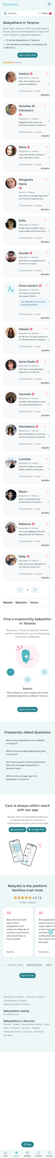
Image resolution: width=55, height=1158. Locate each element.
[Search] (5, 13)
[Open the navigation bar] (49, 4)
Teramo (16, 1024)
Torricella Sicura (11, 1014)
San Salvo (8, 1035)
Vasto (6, 1028)
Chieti (46, 1024)
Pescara (7, 1024)
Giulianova (38, 1031)
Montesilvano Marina (32, 1024)
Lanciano (25, 1028)
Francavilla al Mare (12, 1031)
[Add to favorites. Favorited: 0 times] (47, 74)
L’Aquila (35, 1028)
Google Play (38, 829)
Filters (46, 13)
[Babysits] (10, 4)
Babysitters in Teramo (14, 997)
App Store (19, 829)
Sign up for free (27, 55)
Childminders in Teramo (15, 1000)
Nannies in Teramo (35, 997)
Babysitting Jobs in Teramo (17, 1004)
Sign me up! (27, 975)
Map (29, 1144)
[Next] (35, 590)
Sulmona (27, 1031)
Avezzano (15, 1028)
